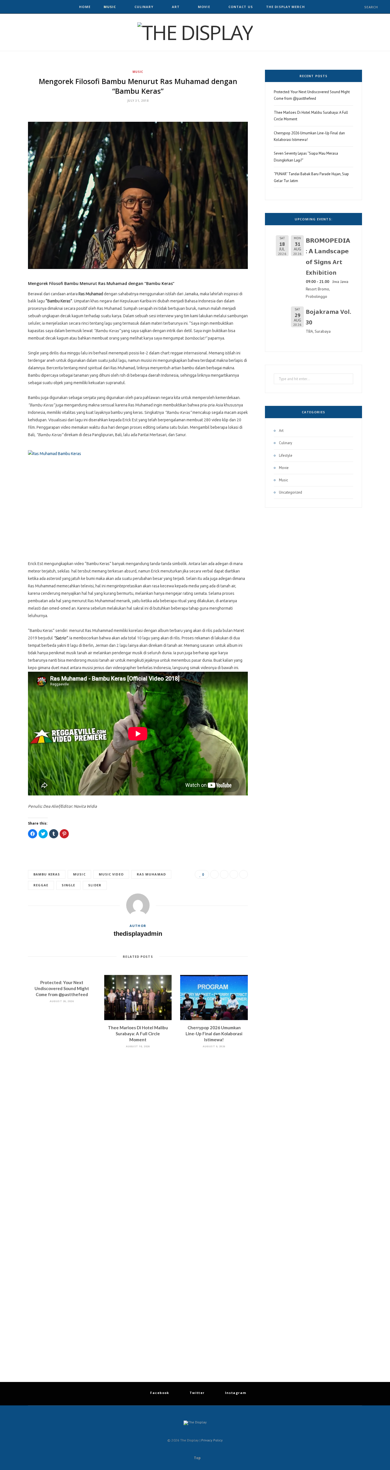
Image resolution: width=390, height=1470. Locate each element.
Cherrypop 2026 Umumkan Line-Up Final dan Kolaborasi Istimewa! (214, 1033)
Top (197, 1457)
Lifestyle (285, 455)
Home (84, 7)
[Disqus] (138, 1131)
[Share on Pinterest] (243, 874)
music (79, 874)
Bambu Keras (46, 874)
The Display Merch (285, 7)
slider (94, 885)
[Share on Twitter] (224, 874)
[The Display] (195, 32)
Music (110, 7)
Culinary (144, 7)
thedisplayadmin (138, 933)
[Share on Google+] (234, 874)
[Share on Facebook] (214, 874)
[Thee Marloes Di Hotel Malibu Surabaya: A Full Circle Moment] (138, 997)
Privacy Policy (212, 1440)
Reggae (41, 885)
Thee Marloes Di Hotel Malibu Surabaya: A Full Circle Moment (138, 1033)
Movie (204, 7)
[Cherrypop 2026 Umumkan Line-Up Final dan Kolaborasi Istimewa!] (214, 997)
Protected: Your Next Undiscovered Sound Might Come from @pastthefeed (62, 988)
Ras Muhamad (151, 874)
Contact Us (240, 7)
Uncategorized (290, 492)
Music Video (111, 874)
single (68, 885)
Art (176, 7)
